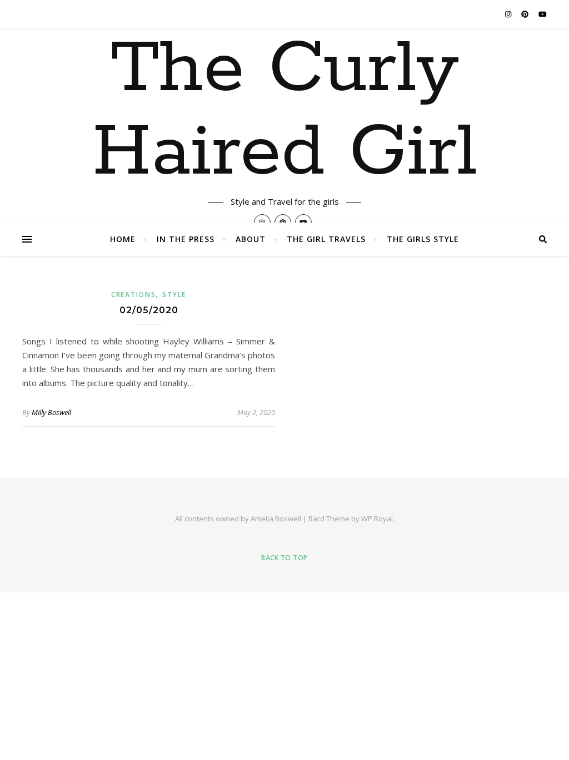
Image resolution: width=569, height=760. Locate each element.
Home (123, 239)
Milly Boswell (51, 412)
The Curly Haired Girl (284, 111)
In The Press (185, 239)
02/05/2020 (148, 310)
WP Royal (377, 519)
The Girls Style (423, 239)
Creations (133, 294)
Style (174, 294)
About (251, 239)
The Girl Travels (326, 239)
